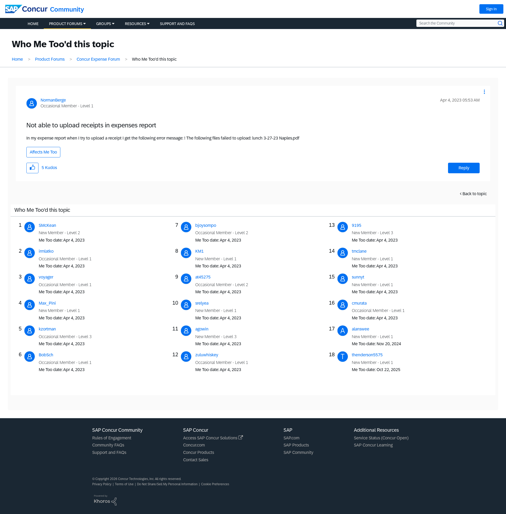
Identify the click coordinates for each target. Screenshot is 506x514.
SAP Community (298, 452)
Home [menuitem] (33, 24)
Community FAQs (108, 445)
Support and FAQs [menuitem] (177, 24)
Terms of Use (124, 484)
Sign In (491, 9)
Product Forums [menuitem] (65, 24)
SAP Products (296, 445)
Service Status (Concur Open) (381, 438)
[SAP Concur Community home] (26, 9)
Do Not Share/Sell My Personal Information (167, 484)
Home (17, 59)
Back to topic (475, 193)
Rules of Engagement (111, 438)
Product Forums (50, 59)
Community (67, 9)
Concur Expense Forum (98, 59)
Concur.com (194, 445)
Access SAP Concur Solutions (210, 438)
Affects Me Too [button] (43, 152)
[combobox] (460, 23)
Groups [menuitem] (103, 24)
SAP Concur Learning (373, 445)
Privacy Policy (101, 484)
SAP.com (291, 438)
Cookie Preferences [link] (215, 484)
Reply (464, 168)
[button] (484, 91)
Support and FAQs (109, 452)
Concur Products (198, 452)
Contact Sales (195, 460)
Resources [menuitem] (135, 24)
